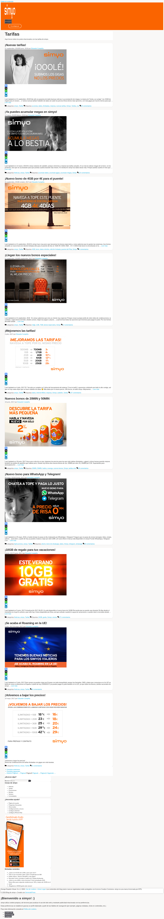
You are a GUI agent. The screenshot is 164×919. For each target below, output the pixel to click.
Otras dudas (12, 807)
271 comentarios (64, 617)
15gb (33, 325)
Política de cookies (30, 909)
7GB (41, 325)
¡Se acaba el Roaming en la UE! (26, 623)
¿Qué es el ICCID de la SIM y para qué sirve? (22, 872)
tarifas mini (72, 468)
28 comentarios (83, 468)
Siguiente (51, 773)
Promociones (13, 790)
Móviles (11, 792)
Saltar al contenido (7, 1)
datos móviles (44, 249)
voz (78, 106)
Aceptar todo (8, 912)
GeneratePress (30, 892)
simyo (16, 106)
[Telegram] (59, 93)
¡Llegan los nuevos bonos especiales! (30, 255)
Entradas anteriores (13, 769)
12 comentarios (68, 325)
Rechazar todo (9, 914)
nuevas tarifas (61, 106)
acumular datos (43, 173)
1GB (37, 325)
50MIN (39, 468)
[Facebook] (59, 86)
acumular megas (66, 173)
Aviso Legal (42, 889)
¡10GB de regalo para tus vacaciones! (30, 549)
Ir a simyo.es (15, 26)
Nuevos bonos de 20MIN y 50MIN (27, 398)
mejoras (53, 106)
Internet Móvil (40, 393)
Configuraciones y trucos (16, 809)
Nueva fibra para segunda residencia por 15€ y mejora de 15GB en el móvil (29, 883)
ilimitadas (46, 106)
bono (37, 249)
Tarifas (21, 106)
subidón (60, 393)
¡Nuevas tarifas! (15, 45)
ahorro (43, 544)
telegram (72, 544)
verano (54, 617)
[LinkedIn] (59, 95)
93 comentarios (86, 106)
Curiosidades (13, 796)
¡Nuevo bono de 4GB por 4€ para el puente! (34, 178)
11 (43, 773)
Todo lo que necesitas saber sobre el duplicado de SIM (25, 874)
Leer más (8, 102)
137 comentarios (75, 393)
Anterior (8, 773)
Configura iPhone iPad (15, 812)
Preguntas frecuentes (15, 805)
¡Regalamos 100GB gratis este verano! (20, 886)
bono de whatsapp (53, 544)
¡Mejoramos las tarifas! (20, 330)
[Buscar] (29, 781)
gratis (45, 617)
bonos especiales (50, 325)
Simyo (69, 106)
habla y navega (47, 468)
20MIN (34, 468)
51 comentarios (37, 766)
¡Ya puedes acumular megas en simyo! (31, 111)
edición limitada (55, 249)
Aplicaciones (18, 544)
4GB (33, 249)
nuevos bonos (58, 468)
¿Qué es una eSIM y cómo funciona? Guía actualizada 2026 (27, 880)
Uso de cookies (31, 889)
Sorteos (11, 794)
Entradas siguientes (13, 771)
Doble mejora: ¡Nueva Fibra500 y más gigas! (22, 876)
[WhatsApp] (59, 90)
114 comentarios (84, 173)
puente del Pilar (66, 249)
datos (40, 106)
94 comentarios (37, 689)
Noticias (17, 173)
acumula (35, 106)
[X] (59, 88)
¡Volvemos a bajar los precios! (25, 695)
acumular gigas (54, 173)
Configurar (8, 916)
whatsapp (79, 544)
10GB (40, 617)
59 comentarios (89, 544)
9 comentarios (83, 249)
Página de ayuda (14, 803)
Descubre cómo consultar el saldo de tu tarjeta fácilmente (26, 878)
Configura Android (14, 810)
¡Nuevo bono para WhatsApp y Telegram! (33, 474)
